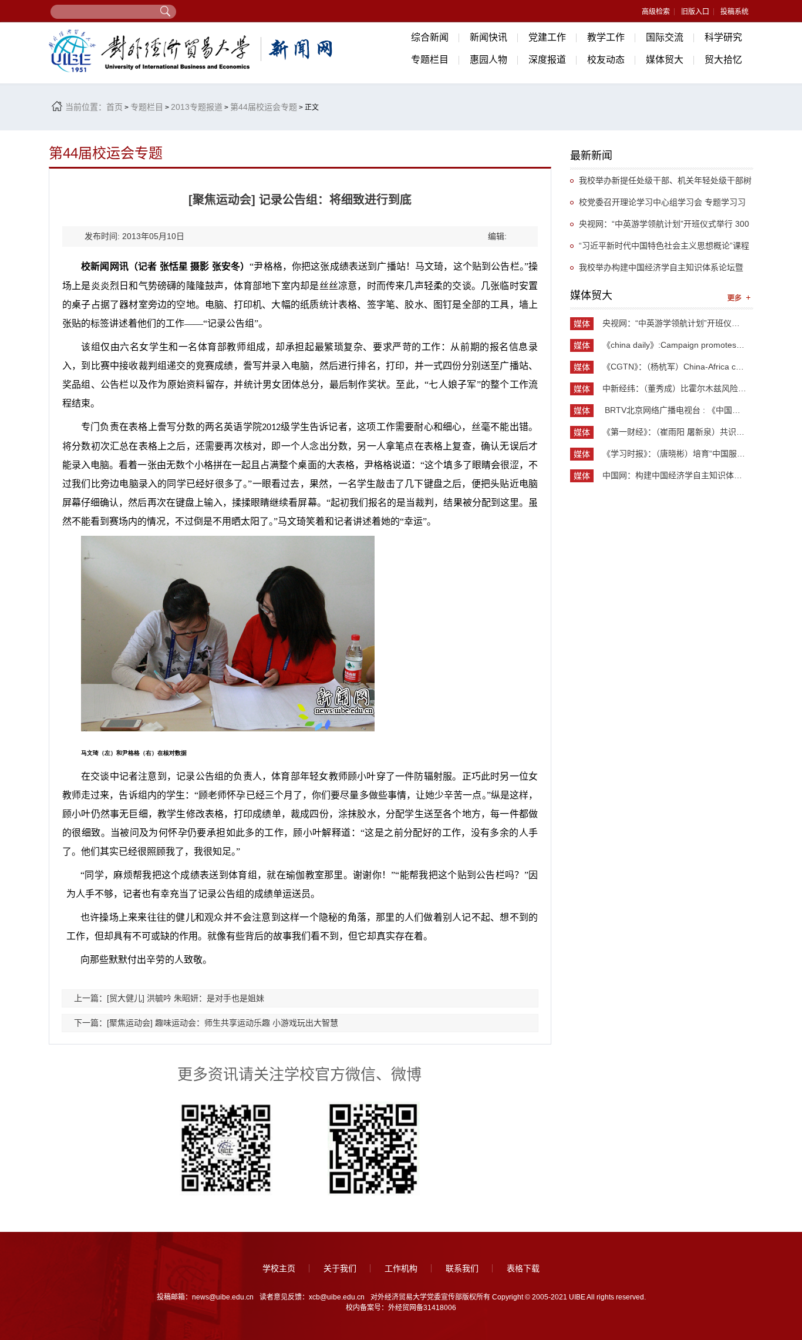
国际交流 (664, 37)
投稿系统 (734, 12)
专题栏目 (430, 60)
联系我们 (462, 1268)
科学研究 (723, 37)
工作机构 (401, 1268)
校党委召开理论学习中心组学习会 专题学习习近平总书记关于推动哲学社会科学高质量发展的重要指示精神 (660, 205)
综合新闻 (430, 37)
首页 (114, 107)
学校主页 (278, 1268)
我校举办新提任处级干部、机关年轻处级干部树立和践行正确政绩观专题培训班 (661, 184)
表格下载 (523, 1268)
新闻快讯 (488, 37)
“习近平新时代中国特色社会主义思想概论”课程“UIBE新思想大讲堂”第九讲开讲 (659, 249)
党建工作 (547, 37)
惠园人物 (488, 60)
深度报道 (547, 60)
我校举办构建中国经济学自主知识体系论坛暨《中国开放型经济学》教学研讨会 (656, 270)
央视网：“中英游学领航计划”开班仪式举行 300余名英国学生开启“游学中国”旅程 (659, 227)
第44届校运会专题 (263, 107)
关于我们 (340, 1268)
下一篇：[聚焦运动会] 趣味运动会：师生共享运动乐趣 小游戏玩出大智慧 (206, 1022)
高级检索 (656, 12)
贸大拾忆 (723, 60)
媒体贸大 (664, 60)
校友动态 (606, 60)
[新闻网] (192, 50)
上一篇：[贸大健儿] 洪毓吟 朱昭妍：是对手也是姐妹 (169, 998)
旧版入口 (695, 12)
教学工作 (606, 37)
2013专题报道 (197, 107)
